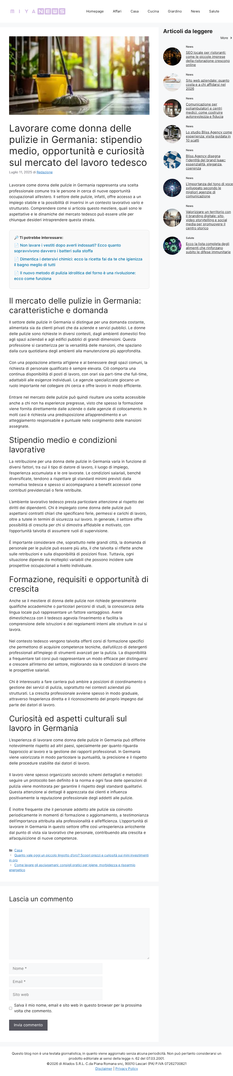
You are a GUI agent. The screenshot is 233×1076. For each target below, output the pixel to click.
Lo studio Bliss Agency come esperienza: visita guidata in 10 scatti (209, 136)
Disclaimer (103, 1068)
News (195, 11)
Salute (214, 11)
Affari (117, 11)
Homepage (95, 11)
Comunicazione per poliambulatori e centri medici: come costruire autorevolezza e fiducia (204, 110)
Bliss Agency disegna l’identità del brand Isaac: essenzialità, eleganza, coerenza (206, 162)
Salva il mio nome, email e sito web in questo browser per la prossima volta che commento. (78, 1008)
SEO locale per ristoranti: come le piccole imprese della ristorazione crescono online (208, 58)
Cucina (153, 11)
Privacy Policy (126, 1068)
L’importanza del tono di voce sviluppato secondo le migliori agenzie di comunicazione (209, 190)
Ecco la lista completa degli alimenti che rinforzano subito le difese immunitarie (208, 248)
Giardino (175, 11)
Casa (135, 11)
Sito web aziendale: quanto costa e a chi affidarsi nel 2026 (207, 84)
